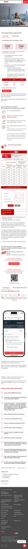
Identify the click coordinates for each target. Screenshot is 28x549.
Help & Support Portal (6, 527)
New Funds (5, 36)
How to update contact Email (20, 287)
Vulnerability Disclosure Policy (8, 538)
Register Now (6, 91)
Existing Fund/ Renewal (17, 156)
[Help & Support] (21, 2)
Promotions (7, 5)
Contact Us (3, 528)
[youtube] (3, 545)
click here (12, 378)
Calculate (11, 205)
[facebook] (6, 545)
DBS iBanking (6, 477)
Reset (17, 205)
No (23, 468)
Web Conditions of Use (6, 536)
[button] (2, 334)
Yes (19, 468)
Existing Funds (15, 36)
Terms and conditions (7, 88)
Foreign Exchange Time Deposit (11, 474)
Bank (2, 5)
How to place (6, 287)
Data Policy (15, 536)
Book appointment (14, 263)
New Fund (6, 156)
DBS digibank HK (7, 476)
